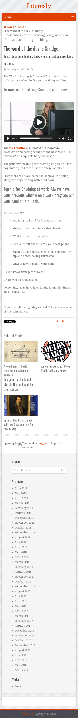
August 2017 (22, 591)
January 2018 (23, 571)
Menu (8, 17)
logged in (44, 443)
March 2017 (22, 615)
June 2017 (21, 601)
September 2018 (25, 532)
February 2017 (24, 620)
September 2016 (25, 645)
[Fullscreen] (69, 138)
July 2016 (20, 655)
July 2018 (20, 542)
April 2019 (21, 498)
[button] (39, 122)
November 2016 (24, 635)
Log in (19, 686)
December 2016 (24, 630)
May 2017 (21, 606)
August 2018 (22, 537)
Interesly (39, 5)
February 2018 (24, 566)
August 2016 (22, 650)
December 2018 (24, 517)
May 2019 (21, 493)
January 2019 (23, 512)
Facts (21, 26)
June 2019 (21, 488)
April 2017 (21, 611)
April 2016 (21, 669)
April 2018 (21, 557)
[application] (39, 122)
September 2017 (25, 586)
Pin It (60, 321)
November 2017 (24, 576)
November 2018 (24, 522)
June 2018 (21, 547)
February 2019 (24, 508)
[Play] (8, 138)
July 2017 (20, 596)
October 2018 (23, 527)
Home (10, 26)
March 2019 (22, 503)
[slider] (36, 138)
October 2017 (23, 581)
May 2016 (21, 664)
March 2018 (22, 561)
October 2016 (23, 640)
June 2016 (21, 660)
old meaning (17, 147)
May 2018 (21, 552)
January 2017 (23, 625)
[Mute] (64, 138)
